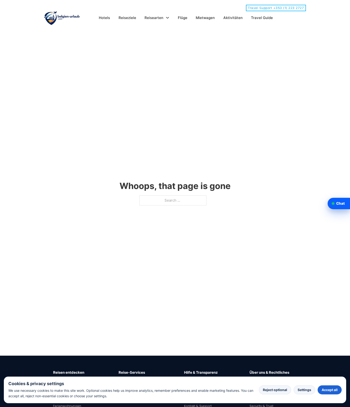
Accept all (330, 390)
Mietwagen (205, 17)
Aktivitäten (233, 17)
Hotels (104, 17)
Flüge (182, 17)
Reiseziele (127, 17)
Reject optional (275, 390)
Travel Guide (262, 17)
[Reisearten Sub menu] (167, 17)
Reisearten (154, 17)
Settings (304, 390)
